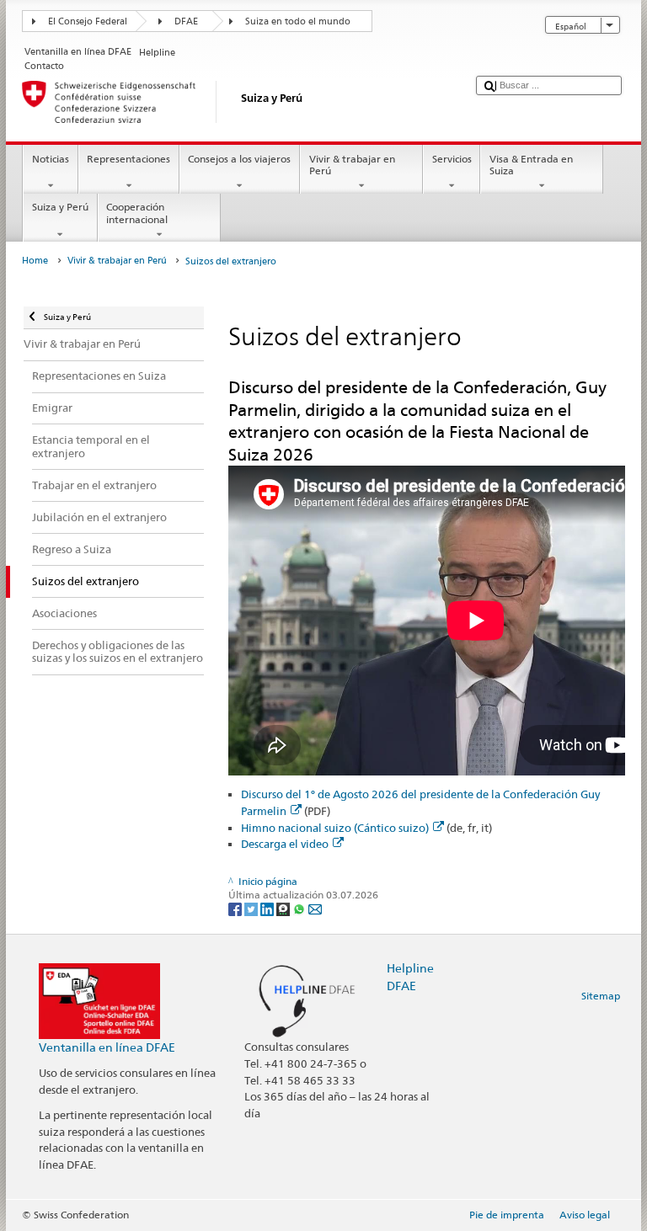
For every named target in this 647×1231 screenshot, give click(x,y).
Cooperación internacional (137, 212)
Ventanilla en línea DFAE (107, 1047)
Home (35, 260)
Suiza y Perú (60, 206)
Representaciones (128, 158)
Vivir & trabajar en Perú (352, 164)
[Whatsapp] (300, 908)
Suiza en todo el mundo (297, 21)
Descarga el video (285, 843)
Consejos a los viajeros (239, 158)
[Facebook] (236, 908)
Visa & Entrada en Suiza (531, 164)
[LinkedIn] (268, 908)
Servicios (452, 158)
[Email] (315, 908)
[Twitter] (252, 908)
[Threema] (284, 908)
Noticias (50, 158)
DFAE (186, 21)
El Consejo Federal (87, 21)
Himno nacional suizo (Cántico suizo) (335, 827)
